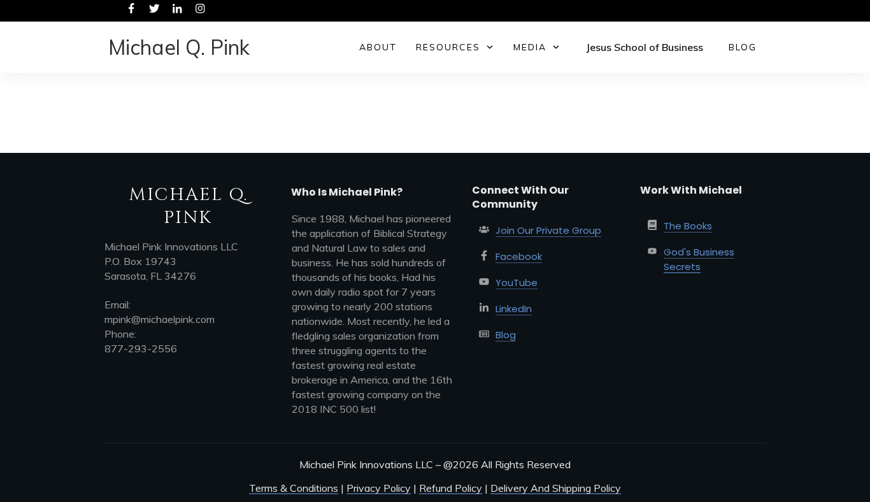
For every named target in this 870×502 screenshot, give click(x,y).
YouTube (517, 282)
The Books (688, 226)
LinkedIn (514, 308)
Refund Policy (450, 488)
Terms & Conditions (293, 488)
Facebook (519, 256)
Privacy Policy (378, 488)
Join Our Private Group (548, 230)
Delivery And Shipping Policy (555, 488)
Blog (506, 334)
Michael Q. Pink (179, 47)
